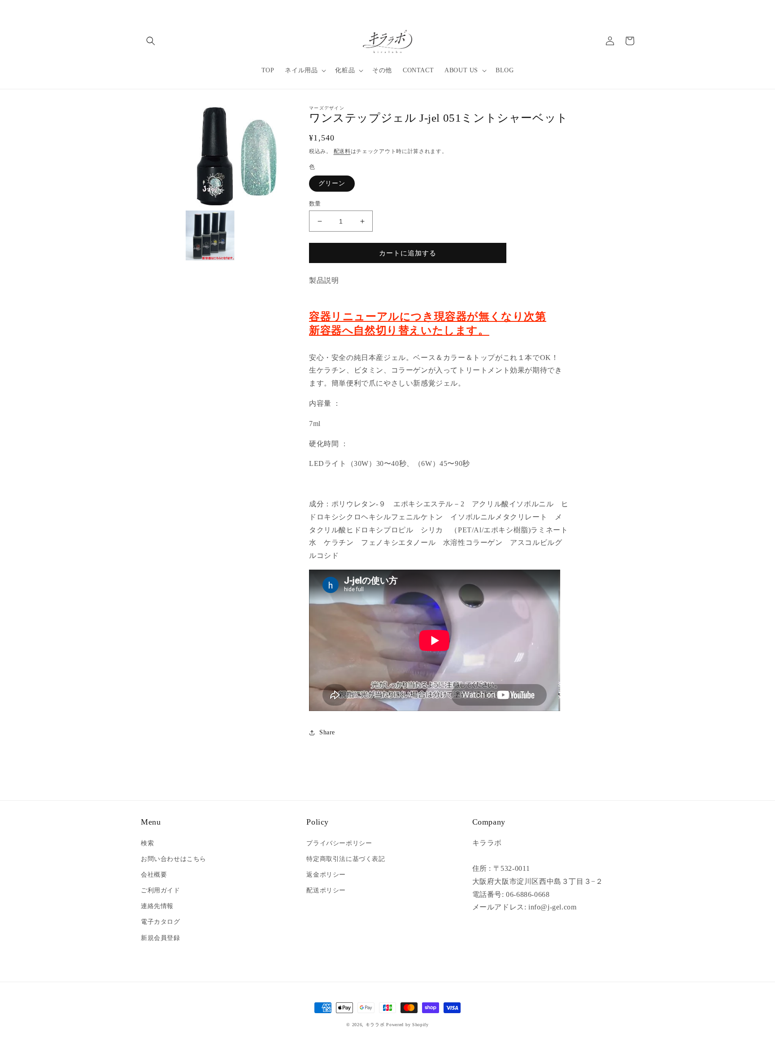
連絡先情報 (157, 906)
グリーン (331, 183)
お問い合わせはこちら (173, 859)
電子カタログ (160, 921)
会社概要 (154, 874)
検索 (147, 843)
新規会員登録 (160, 938)
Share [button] (327, 732)
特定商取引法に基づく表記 (345, 859)
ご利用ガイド (160, 890)
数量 (315, 203)
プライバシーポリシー (339, 843)
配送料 (342, 151)
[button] (151, 41)
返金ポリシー (326, 874)
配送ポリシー (326, 890)
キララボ (375, 1024)
